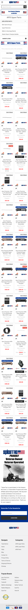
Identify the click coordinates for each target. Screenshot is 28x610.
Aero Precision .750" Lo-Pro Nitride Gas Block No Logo (7, 192)
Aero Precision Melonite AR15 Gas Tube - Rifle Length (7, 222)
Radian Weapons (5, 587)
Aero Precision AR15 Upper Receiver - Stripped (21, 313)
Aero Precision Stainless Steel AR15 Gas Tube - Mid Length (21, 100)
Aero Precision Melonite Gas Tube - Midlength (7, 70)
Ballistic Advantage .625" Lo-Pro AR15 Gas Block (21, 376)
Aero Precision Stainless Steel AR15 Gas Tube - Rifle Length (21, 192)
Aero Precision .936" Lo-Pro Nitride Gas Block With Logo (21, 405)
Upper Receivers (6, 28)
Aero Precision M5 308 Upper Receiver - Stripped (7, 435)
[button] (25, 38)
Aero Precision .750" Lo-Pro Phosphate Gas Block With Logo (21, 161)
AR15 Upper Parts (19, 544)
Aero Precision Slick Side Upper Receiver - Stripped (7, 281)
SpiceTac (3, 590)
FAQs (2, 549)
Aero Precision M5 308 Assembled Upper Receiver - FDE (7, 252)
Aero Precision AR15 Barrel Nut (7, 342)
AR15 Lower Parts (20, 546)
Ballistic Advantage (6, 585)
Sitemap (3, 566)
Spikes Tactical (19, 585)
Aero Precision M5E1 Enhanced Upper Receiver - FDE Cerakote (21, 436)
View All (17, 590)
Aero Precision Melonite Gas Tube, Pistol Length (7, 161)
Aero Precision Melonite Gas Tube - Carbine (7, 130)
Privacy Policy (5, 557)
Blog (2, 552)
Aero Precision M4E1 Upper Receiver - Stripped (21, 281)
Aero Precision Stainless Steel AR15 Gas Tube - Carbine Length (21, 131)
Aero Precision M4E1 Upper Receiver (7, 99)
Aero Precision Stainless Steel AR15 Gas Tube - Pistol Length (21, 344)
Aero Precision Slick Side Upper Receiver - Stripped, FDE (7, 405)
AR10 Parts (18, 549)
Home (3, 546)
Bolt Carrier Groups (7, 24)
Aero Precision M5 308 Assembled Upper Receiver (21, 70)
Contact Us (4, 555)
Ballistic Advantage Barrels (9, 31)
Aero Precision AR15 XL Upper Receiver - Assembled (21, 222)
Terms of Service (5, 560)
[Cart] (25, 2)
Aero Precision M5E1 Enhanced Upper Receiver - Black (21, 252)
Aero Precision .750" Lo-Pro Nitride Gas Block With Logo (7, 313)
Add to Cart (19, 156)
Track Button (4, 544)
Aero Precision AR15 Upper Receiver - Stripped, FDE (7, 376)
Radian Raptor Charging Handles (10, 34)
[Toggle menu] (2, 2)
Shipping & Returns (6, 563)
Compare (2, 66)
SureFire (17, 587)
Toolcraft (3, 582)
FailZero (17, 577)
